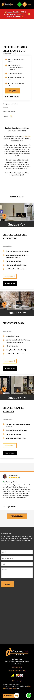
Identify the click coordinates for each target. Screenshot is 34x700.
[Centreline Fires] (7, 5)
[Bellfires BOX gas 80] (17, 309)
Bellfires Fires (27, 136)
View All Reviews (17, 516)
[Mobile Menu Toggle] (29, 4)
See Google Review (9, 506)
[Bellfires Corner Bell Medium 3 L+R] (17, 220)
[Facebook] (11, 117)
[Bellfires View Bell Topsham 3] (17, 394)
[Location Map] (17, 616)
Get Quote (12, 91)
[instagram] (20, 681)
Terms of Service (12, 688)
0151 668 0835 (12, 96)
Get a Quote (8, 696)
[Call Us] (19, 4)
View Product (9, 276)
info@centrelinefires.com (17, 670)
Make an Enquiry (10, 284)
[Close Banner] (29, 14)
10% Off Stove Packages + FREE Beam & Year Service (15, 15)
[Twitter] (13, 681)
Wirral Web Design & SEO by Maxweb (11, 684)
